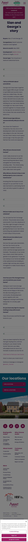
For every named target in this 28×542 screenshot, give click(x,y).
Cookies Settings (14, 531)
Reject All (14, 535)
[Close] (26, 521)
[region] (14, 530)
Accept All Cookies (14, 539)
